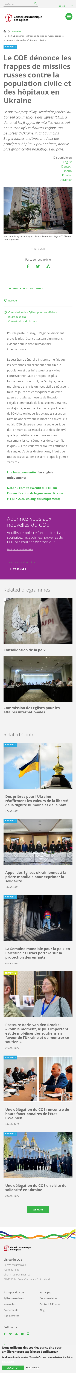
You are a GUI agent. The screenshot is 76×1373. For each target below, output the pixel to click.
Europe (12, 300)
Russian (67, 175)
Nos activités (11, 1316)
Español (67, 171)
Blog (42, 1310)
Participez (45, 1292)
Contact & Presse (49, 1304)
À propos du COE (14, 1292)
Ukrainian (66, 180)
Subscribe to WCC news (28, 288)
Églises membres (14, 1298)
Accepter (12, 1367)
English (67, 162)
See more (38, 1209)
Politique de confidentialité (20, 549)
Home (5, 31)
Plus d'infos (8, 1361)
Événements (11, 1310)
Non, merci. (32, 1367)
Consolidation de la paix (22, 321)
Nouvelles (16, 31)
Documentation (48, 1298)
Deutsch (66, 166)
